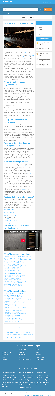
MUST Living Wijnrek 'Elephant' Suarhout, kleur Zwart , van (16, 308)
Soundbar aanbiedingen (42, 380)
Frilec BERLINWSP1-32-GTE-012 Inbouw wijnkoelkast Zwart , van (17, 260)
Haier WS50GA (7, 222)
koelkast (25, 166)
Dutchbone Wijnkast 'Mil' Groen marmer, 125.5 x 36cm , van (16, 294)
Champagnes (16, 334)
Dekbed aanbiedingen (24, 380)
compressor (21, 172)
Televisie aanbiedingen (8, 372)
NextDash (24, 393)
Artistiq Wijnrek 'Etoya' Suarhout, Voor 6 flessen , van (14, 317)
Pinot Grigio (21, 337)
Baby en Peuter (40, 359)
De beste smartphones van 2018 (44, 59)
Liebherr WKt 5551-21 (9, 223)
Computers (5, 350)
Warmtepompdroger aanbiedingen (7, 385)
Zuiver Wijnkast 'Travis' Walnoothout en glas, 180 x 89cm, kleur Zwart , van (18, 300)
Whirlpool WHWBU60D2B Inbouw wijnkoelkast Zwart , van (16, 272)
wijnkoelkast (31, 55)
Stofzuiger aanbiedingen (25, 375)
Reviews (41, 32)
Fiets (3, 362)
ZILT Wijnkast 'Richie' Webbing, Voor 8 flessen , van (13, 297)
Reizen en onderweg (24, 359)
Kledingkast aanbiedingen (25, 384)
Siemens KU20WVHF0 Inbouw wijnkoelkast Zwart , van (15, 266)
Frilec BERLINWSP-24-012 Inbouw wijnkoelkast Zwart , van (16, 263)
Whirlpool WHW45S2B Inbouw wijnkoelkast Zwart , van (15, 282)
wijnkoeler (24, 189)
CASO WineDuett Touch (10, 215)
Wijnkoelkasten (28, 332)
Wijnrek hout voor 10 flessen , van (17, 306)
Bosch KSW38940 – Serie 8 (11, 211)
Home (4, 13)
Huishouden (5, 354)
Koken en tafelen (6, 352)
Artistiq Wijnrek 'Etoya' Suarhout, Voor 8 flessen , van (14, 320)
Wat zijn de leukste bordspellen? (43, 65)
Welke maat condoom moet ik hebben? (44, 49)
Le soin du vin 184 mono (10, 220)
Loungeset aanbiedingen (42, 375)
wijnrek (25, 52)
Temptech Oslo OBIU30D (10, 218)
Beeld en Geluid (23, 350)
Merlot (9, 334)
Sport (37, 352)
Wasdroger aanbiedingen (42, 382)
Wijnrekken (19, 332)
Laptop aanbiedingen (7, 375)
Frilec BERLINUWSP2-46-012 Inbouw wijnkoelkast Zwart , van (16, 269)
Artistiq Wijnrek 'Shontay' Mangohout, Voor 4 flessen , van (15, 314)
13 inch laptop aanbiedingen (26, 377)
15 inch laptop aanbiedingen (43, 377)
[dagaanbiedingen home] (7, 1)
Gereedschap (39, 357)
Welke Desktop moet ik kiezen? (44, 54)
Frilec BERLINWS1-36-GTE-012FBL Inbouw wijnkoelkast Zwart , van (18, 257)
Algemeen (41, 29)
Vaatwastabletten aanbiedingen (27, 382)
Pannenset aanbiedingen (8, 377)
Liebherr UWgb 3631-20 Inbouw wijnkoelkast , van (15, 278)
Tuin (3, 357)
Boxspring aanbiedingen (42, 384)
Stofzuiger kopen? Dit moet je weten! (44, 43)
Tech (40, 34)
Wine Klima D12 (8, 214)
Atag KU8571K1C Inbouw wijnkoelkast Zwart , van (13, 285)
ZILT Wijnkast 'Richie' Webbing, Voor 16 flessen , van (14, 303)
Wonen (21, 352)
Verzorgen (39, 354)
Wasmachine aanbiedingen (26, 372)
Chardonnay (10, 332)
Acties (40, 27)
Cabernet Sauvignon (28, 334)
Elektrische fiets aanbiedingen (10, 382)
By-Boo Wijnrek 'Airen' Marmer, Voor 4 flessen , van (13, 311)
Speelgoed (22, 354)
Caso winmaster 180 (9, 212)
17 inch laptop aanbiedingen (9, 380)
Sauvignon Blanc (11, 337)
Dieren (4, 359)
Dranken (21, 357)
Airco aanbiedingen (41, 372)
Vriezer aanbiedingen (24, 387)
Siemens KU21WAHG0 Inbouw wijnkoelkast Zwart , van (15, 275)
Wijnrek (11, 291)
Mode (37, 350)
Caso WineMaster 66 (9, 209)
